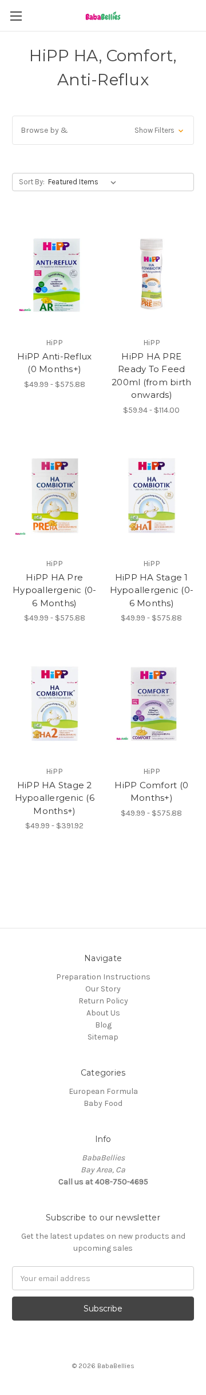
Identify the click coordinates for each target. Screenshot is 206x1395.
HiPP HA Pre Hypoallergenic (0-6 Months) (55, 590)
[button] (103, 130)
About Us (103, 1013)
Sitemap (103, 1037)
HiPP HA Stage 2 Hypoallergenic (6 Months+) (54, 798)
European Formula (103, 1091)
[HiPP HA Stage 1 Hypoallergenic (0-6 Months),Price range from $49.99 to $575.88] (152, 496)
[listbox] (84, 182)
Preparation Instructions (103, 977)
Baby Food (103, 1103)
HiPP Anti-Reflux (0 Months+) (54, 363)
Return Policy (103, 1001)
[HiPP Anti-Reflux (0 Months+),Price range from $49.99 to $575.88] (55, 275)
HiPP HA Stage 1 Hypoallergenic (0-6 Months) (152, 590)
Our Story (103, 989)
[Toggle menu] (15, 15)
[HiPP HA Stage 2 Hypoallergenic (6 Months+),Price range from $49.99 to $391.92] (55, 703)
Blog (103, 1025)
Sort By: (32, 181)
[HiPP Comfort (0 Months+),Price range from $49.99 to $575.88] (152, 703)
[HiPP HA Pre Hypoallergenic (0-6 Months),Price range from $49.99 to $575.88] (55, 496)
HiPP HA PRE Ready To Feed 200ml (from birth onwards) (151, 376)
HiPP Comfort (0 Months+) (151, 792)
